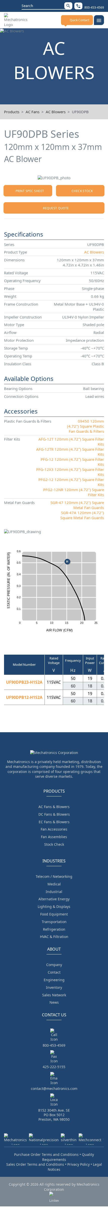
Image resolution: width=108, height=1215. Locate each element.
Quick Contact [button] (79, 20)
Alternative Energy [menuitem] (54, 899)
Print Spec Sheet (30, 191)
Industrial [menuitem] (54, 891)
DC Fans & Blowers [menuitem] (54, 814)
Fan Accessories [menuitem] (54, 829)
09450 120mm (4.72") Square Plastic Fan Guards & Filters (85, 426)
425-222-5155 (54, 1066)
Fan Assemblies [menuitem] (54, 836)
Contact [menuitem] (54, 972)
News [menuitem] (54, 1002)
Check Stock (82, 191)
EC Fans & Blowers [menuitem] (54, 821)
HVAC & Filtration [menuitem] (54, 936)
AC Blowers (56, 111)
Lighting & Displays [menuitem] (54, 906)
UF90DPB (80, 111)
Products (11, 111)
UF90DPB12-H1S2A (24, 697)
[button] (68, 5)
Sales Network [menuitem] (54, 995)
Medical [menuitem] (54, 884)
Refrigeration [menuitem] (54, 929)
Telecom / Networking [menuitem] (54, 876)
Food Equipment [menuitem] (54, 914)
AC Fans (32, 111)
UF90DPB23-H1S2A (24, 682)
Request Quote (56, 208)
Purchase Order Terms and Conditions (46, 1154)
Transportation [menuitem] (54, 921)
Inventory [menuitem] (54, 987)
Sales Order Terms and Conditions (35, 1164)
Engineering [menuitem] (54, 979)
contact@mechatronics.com (54, 1088)
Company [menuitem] (54, 964)
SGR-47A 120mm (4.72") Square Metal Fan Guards (82, 515)
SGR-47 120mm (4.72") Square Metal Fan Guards (77, 505)
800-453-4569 (54, 1045)
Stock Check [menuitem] (54, 844)
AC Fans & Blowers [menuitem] (54, 806)
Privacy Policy (78, 1164)
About (54, 949)
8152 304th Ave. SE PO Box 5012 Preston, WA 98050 (54, 1115)
